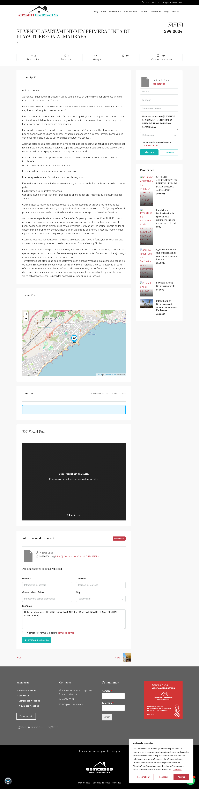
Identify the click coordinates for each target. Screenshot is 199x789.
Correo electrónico (33, 592)
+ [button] (26, 314)
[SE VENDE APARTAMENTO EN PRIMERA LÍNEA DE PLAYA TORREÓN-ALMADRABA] (74, 339)
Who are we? (130, 11)
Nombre (26, 578)
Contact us (155, 11)
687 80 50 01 (68, 699)
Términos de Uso (66, 633)
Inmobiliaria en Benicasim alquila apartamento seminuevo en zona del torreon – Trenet (166, 217)
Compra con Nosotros (29, 701)
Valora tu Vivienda (27, 690)
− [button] (26, 318)
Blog (166, 11)
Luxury (143, 11)
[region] (161, 761)
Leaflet (99, 374)
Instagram (115, 751)
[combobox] (101, 599)
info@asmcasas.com (72, 704)
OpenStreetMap (110, 374)
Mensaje (27, 606)
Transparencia (26, 716)
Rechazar (163, 777)
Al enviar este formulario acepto (50, 633)
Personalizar (143, 777)
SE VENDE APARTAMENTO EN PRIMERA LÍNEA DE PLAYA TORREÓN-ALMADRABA (166, 183)
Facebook (87, 751)
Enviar (107, 717)
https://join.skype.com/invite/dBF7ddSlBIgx (77, 556)
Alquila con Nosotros (29, 706)
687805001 (45, 556)
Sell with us (115, 11)
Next (117, 657)
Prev (18, 657)
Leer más (177, 769)
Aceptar (181, 777)
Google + (101, 751)
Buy (96, 11)
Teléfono (81, 578)
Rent (103, 11)
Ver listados (119, 538)
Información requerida (37, 640)
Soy (78, 592)
